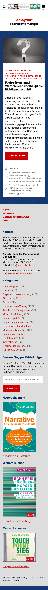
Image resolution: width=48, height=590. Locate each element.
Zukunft (7, 302)
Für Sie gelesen (11, 349)
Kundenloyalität (11, 318)
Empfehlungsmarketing (15, 322)
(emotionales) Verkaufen (16, 326)
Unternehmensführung (16, 73)
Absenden (11, 388)
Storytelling (9, 298)
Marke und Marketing (15, 330)
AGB (5, 220)
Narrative (8, 290)
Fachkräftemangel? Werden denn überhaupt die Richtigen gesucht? (24, 86)
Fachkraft (13, 185)
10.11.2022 (13, 168)
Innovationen (11, 79)
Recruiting (26, 191)
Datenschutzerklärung (16, 216)
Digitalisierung (33, 76)
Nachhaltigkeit (11, 286)
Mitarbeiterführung (15, 76)
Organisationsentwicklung (18, 71)
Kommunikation (11, 334)
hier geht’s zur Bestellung (16, 456)
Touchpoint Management (17, 310)
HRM (11, 188)
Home (6, 209)
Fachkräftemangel (26, 185)
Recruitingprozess (17, 193)
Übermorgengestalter (31, 79)
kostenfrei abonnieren (20, 273)
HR (37, 185)
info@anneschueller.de (23, 265)
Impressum (9, 213)
